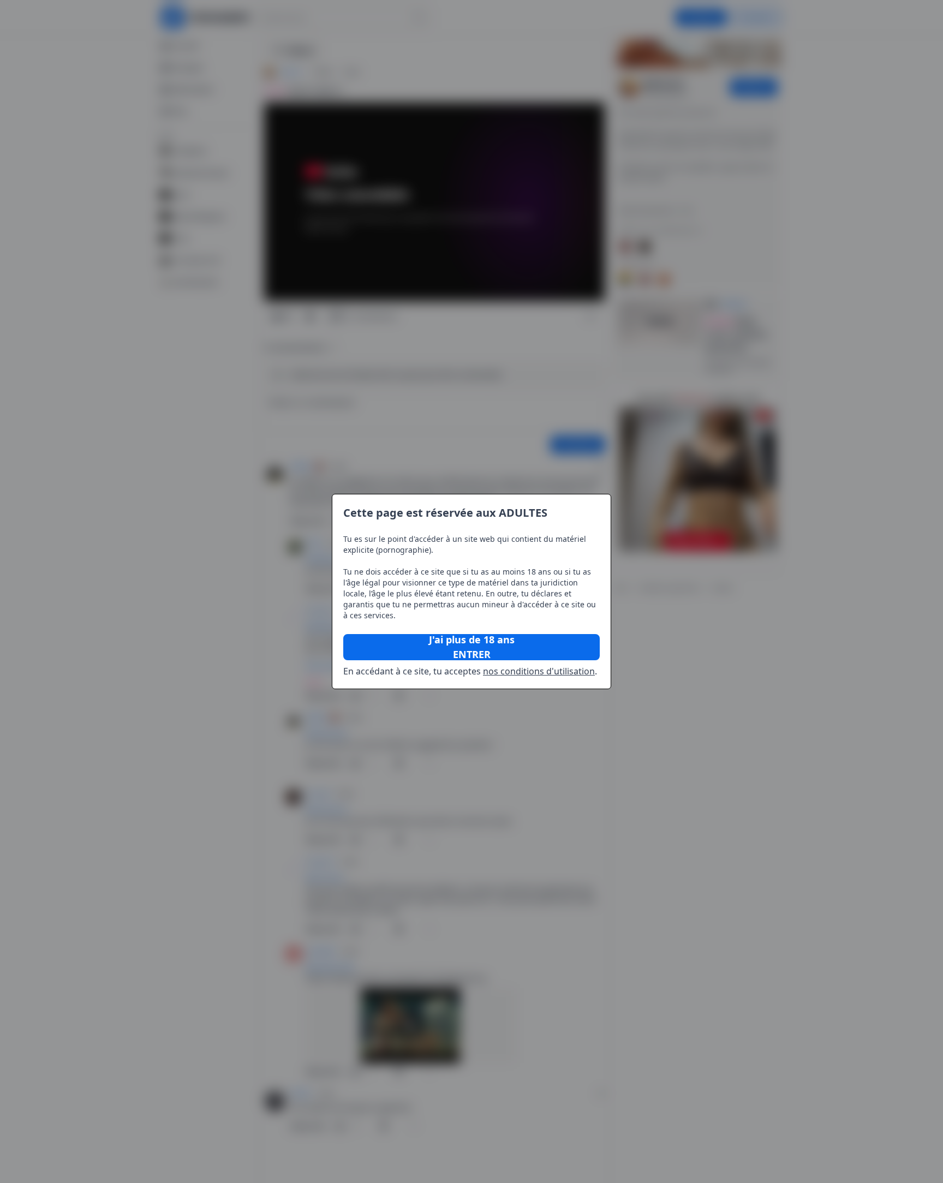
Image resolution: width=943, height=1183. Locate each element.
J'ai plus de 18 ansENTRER (472, 647)
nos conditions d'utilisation (539, 671)
